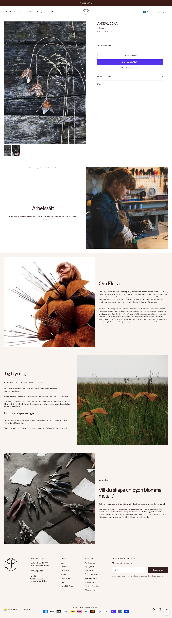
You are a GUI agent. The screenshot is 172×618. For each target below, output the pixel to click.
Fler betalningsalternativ (130, 68)
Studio (31, 12)
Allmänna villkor (90, 590)
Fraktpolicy (89, 571)
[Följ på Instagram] (160, 609)
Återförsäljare (90, 563)
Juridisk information (92, 586)
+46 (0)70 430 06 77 (37, 578)
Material (48, 168)
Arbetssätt (27, 168)
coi (97, 607)
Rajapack (46, 420)
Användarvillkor (90, 582)
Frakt (107, 32)
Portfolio (13, 12)
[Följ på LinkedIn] (166, 609)
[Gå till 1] (7, 150)
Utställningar (65, 578)
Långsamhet (39, 168)
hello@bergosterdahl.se (38, 581)
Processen (58, 168)
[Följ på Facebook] (153, 609)
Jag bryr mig (89, 567)
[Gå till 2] (16, 150)
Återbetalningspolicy (92, 574)
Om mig (39, 12)
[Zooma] (79, 137)
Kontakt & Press (50, 12)
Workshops (22, 12)
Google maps (38, 571)
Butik (5, 12)
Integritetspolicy (91, 578)
